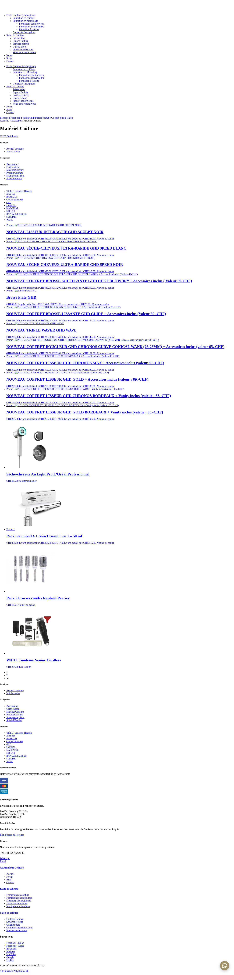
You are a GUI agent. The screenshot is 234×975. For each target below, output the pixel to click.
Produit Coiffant (14, 172)
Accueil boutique (15, 148)
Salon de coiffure (9, 912)
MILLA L (10, 211)
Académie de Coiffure (12, 867)
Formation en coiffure (24, 18)
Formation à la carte (29, 29)
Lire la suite (25, 667)
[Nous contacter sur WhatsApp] (224, 965)
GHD (8, 202)
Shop (9, 58)
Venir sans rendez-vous (24, 52)
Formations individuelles (31, 26)
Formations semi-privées (31, 23)
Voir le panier (13, 151)
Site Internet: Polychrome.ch (14, 971)
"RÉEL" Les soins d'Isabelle (19, 191)
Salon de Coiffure (15, 35)
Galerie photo (19, 46)
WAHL (9, 220)
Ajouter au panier (105, 238)
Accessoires (16, 120)
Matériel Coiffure (15, 170)
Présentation (19, 38)
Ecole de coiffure (9, 888)
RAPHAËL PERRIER (16, 214)
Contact (10, 61)
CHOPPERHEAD (14, 200)
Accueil (4, 120)
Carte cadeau (12, 167)
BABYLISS (11, 197)
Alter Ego (10, 194)
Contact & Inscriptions (24, 32)
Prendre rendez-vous (23, 49)
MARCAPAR (12, 208)
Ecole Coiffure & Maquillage (21, 15)
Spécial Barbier (14, 178)
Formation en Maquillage (25, 20)
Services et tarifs (21, 43)
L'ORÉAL (11, 205)
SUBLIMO (11, 217)
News (9, 55)
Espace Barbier (20, 41)
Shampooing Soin (15, 175)
